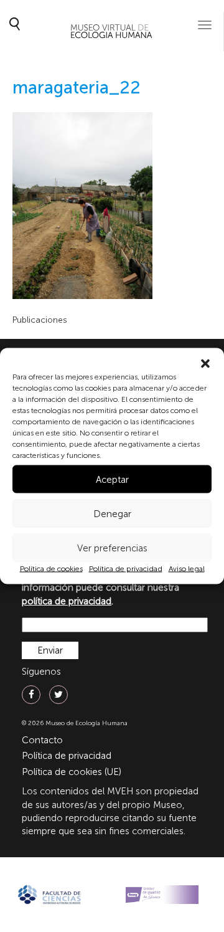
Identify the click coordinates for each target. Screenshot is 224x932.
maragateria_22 (76, 87)
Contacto (42, 740)
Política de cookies (51, 568)
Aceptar (112, 479)
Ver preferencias (112, 547)
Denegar (112, 513)
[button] (205, 364)
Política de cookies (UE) (71, 771)
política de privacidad (66, 601)
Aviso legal (187, 568)
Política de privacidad (125, 568)
